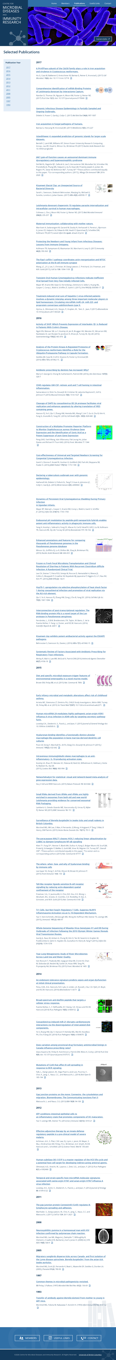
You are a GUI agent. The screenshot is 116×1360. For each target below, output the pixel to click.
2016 (8, 71)
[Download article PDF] (71, 78)
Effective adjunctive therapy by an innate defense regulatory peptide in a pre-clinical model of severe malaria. (61, 1134)
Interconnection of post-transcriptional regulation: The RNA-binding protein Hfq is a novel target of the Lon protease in (62, 613)
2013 (8, 82)
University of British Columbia (90, 1355)
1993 (8, 105)
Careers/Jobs (101, 39)
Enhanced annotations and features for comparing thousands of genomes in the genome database (60, 543)
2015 (8, 75)
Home (54, 3)
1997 (8, 101)
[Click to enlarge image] (103, 90)
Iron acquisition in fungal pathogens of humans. (59, 124)
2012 (8, 86)
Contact (108, 3)
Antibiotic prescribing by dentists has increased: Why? (62, 370)
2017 (8, 67)
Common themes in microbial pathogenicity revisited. (62, 1281)
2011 (8, 90)
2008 (8, 93)
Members (65, 3)
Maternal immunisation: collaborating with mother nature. (64, 223)
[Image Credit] (114, 44)
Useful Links (95, 3)
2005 (8, 97)
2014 (8, 78)
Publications (79, 3)
